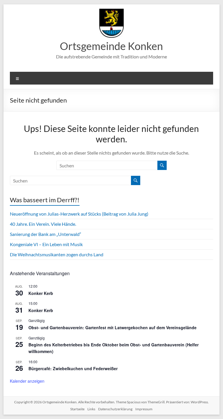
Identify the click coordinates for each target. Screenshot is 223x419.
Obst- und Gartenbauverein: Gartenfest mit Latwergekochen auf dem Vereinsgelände (112, 327)
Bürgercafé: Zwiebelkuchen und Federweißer (73, 368)
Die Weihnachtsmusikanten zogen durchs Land (56, 254)
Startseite (77, 409)
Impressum (143, 409)
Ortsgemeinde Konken (111, 46)
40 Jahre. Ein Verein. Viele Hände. (43, 224)
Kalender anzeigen (27, 381)
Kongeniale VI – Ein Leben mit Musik (46, 244)
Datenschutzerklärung (115, 409)
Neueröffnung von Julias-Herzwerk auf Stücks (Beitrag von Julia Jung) (79, 213)
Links (91, 409)
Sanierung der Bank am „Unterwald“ (45, 234)
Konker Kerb (40, 293)
